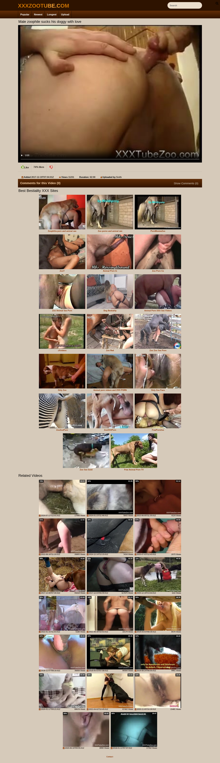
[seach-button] (217, 3)
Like (26, 167)
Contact (109, 757)
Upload (65, 14)
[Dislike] (51, 167)
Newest (38, 14)
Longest (51, 14)
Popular (24, 14)
